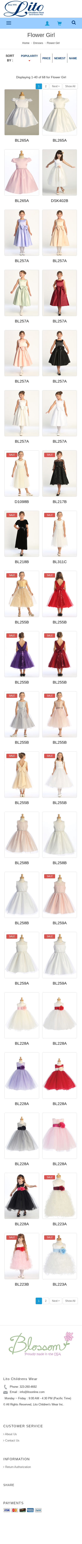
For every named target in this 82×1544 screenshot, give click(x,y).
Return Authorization (17, 1467)
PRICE (46, 58)
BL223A (60, 1224)
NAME (73, 58)
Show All (70, 86)
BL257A (22, 261)
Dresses (38, 43)
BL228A (22, 1043)
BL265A (22, 140)
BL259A (60, 923)
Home (26, 43)
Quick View (37, 142)
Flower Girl (53, 43)
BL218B (22, 562)
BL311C (60, 562)
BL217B (60, 502)
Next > (56, 86)
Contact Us (11, 1440)
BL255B (22, 622)
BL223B (22, 1284)
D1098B (22, 502)
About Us (10, 1434)
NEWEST (59, 58)
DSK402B (59, 200)
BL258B (22, 863)
